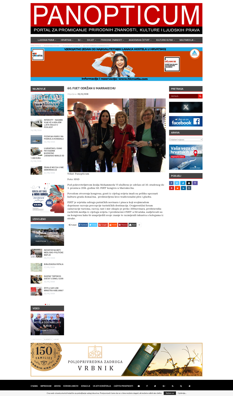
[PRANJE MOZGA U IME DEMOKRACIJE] (36, 170)
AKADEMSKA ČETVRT (139, 40)
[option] (47, 134)
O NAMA (34, 386)
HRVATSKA (66, 40)
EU (79, 40)
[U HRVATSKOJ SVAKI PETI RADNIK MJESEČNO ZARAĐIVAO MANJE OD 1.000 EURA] (36, 151)
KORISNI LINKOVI (70, 386)
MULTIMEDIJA (186, 40)
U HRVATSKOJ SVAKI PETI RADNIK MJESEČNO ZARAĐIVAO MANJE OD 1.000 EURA (47, 153)
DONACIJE (85, 386)
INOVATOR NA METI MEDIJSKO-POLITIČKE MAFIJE (53, 252)
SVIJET (90, 40)
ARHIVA (57, 386)
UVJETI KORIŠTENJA (102, 386)
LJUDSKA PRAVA (46, 40)
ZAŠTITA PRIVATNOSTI (123, 386)
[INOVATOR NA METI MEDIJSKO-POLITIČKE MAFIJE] (36, 253)
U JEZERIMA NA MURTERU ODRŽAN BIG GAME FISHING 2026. (47, 102)
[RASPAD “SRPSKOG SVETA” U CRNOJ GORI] (36, 279)
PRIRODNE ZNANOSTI (111, 40)
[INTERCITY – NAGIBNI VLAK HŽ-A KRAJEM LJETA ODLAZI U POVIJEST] (36, 123)
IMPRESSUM (45, 386)
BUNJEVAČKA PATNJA (53, 264)
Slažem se (170, 393)
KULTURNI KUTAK (164, 40)
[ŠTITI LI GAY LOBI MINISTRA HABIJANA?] (36, 291)
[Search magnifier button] (200, 96)
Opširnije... (182, 393)
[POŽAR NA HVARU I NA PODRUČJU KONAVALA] (36, 139)
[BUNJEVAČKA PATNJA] (36, 267)
